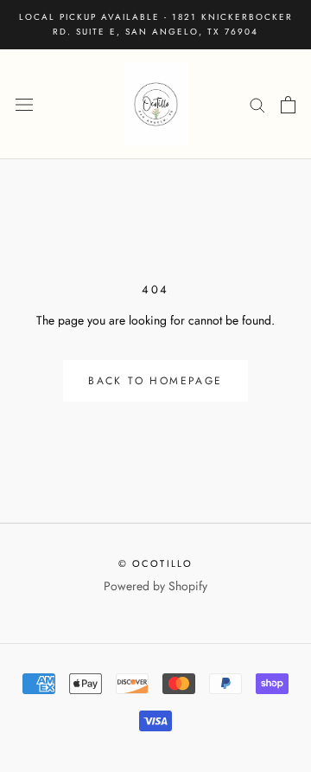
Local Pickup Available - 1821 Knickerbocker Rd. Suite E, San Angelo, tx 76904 (156, 24)
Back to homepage (155, 381)
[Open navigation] (24, 105)
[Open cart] (288, 104)
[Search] (257, 104)
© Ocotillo (156, 563)
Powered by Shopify (155, 586)
